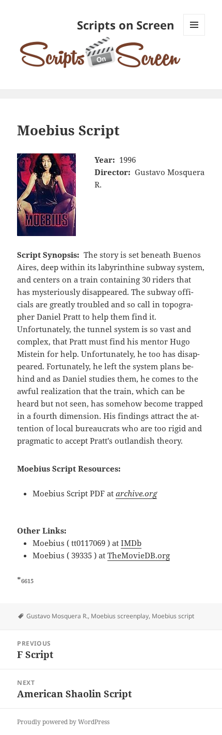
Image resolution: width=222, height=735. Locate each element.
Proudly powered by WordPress (63, 721)
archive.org (136, 493)
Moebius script (173, 616)
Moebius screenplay (120, 616)
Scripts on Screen (125, 25)
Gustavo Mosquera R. (57, 616)
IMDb (131, 543)
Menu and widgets (194, 35)
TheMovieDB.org (138, 555)
